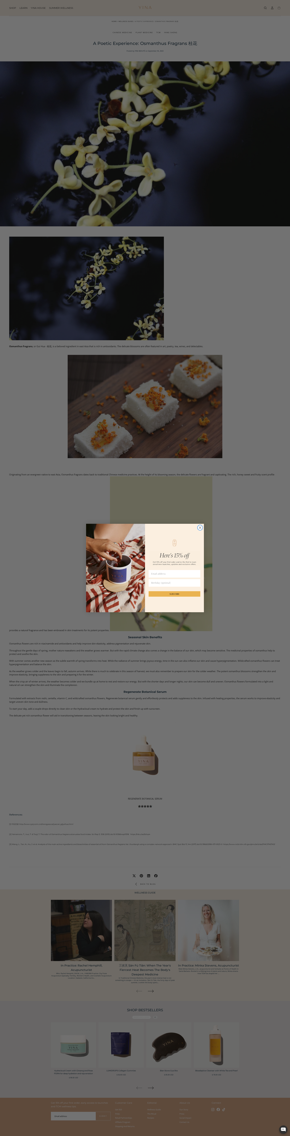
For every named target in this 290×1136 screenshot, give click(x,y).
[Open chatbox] (283, 1129)
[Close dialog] (200, 527)
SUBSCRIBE (174, 594)
